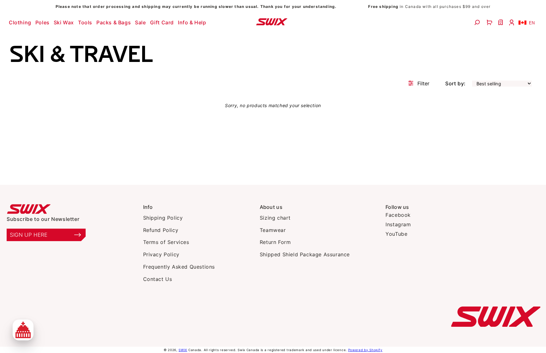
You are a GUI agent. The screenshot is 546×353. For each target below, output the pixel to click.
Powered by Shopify (365, 350)
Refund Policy (161, 230)
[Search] (478, 22)
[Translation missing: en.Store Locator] (501, 22)
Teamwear (273, 230)
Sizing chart (275, 218)
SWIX (183, 350)
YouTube (396, 234)
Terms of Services (166, 242)
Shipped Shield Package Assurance (305, 254)
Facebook (398, 215)
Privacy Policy (161, 254)
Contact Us (157, 279)
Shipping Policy (163, 218)
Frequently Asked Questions (179, 267)
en (532, 23)
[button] (21, 22)
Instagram (398, 224)
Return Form (275, 242)
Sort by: (455, 83)
